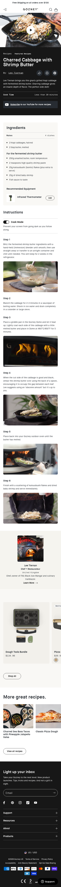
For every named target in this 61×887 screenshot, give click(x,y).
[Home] (30, 9)
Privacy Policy (47, 859)
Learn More (28, 582)
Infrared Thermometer (29, 197)
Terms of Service (32, 859)
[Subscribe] (54, 792)
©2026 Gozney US (15, 859)
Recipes (7, 54)
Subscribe (15, 104)
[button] (50, 9)
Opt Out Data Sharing (47, 863)
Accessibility (10, 863)
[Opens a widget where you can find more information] (48, 882)
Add (50, 198)
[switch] (13, 222)
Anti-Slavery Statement (27, 863)
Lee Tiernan (15, 73)
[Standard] (56, 660)
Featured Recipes (23, 54)
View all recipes (14, 751)
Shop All (12, 676)
